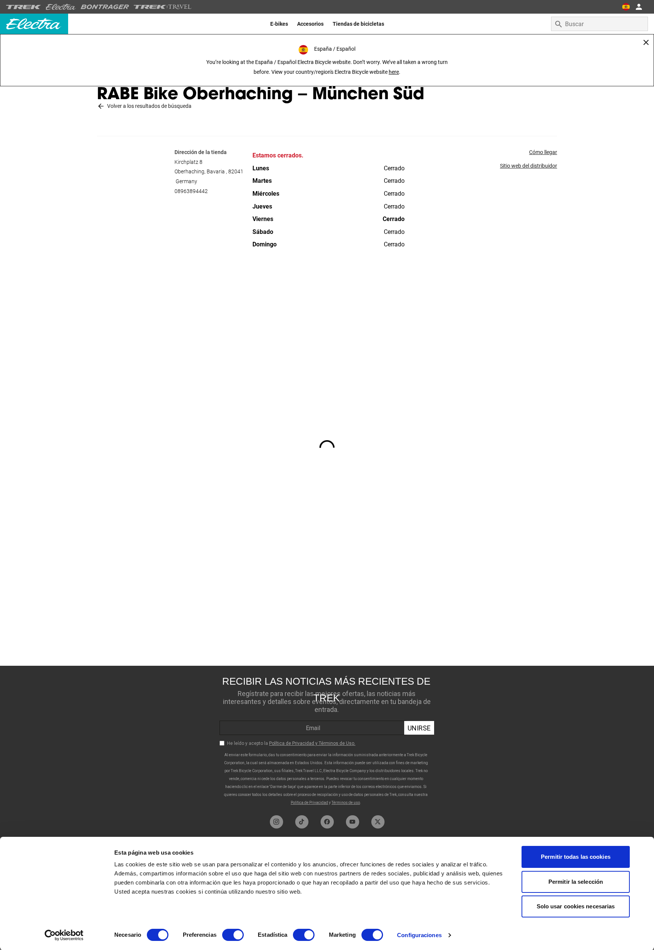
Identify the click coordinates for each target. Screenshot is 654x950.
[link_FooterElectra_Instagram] (276, 822)
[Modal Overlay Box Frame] (327, 738)
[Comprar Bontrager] (105, 7)
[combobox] (599, 24)
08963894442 (191, 191)
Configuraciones (419, 935)
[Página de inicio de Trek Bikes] (23, 7)
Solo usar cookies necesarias (576, 906)
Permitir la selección (575, 881)
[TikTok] (301, 822)
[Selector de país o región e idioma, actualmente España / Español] (626, 7)
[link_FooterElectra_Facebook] (327, 822)
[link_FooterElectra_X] (378, 822)
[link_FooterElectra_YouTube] (352, 822)
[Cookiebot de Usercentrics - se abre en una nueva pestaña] (64, 935)
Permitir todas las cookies (575, 856)
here (394, 72)
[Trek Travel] (163, 7)
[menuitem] (279, 24)
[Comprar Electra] (61, 7)
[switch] (233, 935)
